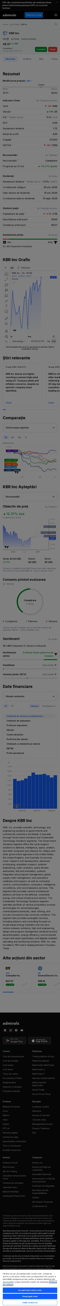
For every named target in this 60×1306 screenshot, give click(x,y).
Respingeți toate (30, 1296)
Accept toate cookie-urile (29, 1290)
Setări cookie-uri (30, 1302)
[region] (30, 1287)
